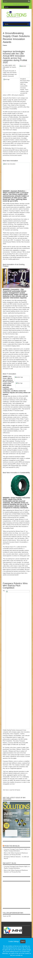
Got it (23, 941)
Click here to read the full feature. (11, 790)
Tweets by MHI (7, 916)
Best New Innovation (10, 160)
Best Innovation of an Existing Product (13, 265)
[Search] (28, 1)
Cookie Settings (13, 941)
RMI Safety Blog (9, 863)
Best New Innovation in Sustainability (16, 472)
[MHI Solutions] (16, 16)
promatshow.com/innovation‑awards (12, 155)
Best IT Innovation (9, 374)
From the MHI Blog (12, 846)
